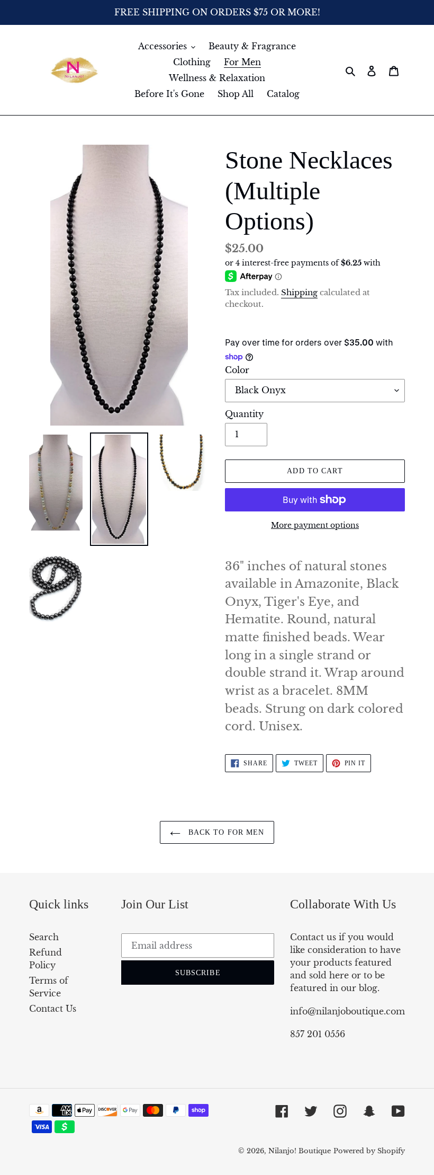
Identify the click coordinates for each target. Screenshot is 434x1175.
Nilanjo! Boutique (299, 1150)
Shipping (299, 292)
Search (44, 937)
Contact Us (52, 1008)
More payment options (315, 525)
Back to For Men (225, 832)
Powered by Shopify (369, 1150)
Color (237, 370)
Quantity (244, 414)
